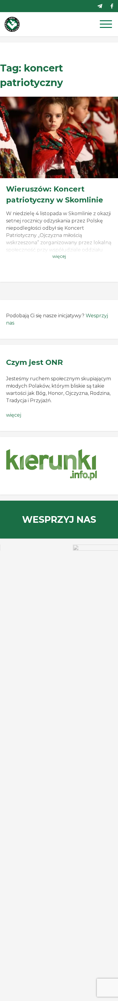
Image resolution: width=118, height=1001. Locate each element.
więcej (13, 415)
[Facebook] (112, 6)
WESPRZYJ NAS (59, 519)
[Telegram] (100, 6)
